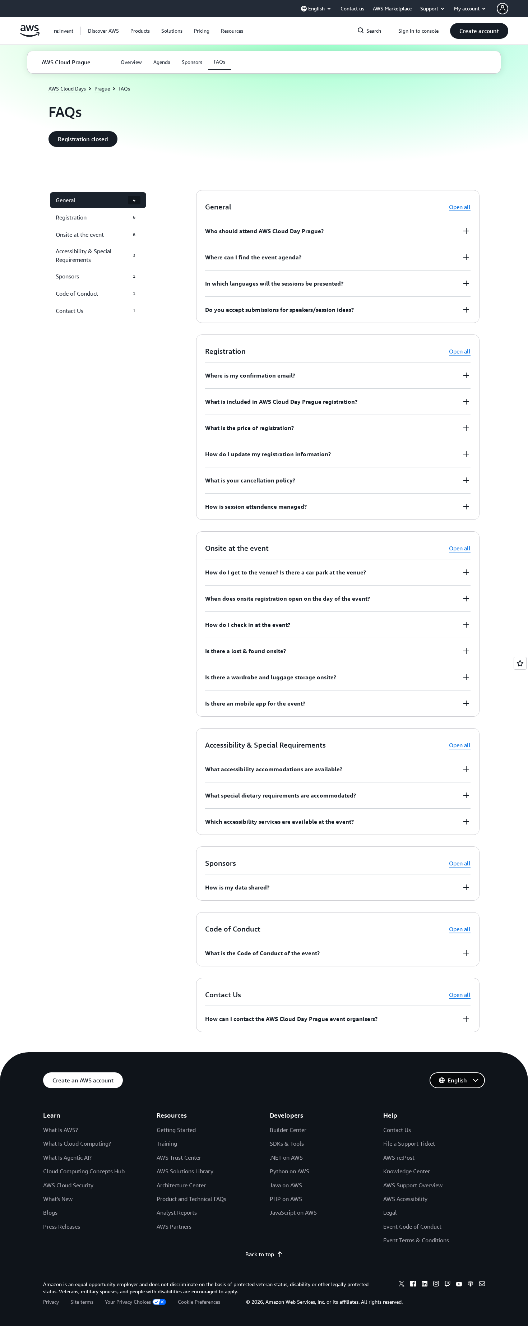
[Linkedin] (424, 1285)
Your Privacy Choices (128, 1302)
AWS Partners (174, 1226)
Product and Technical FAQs (191, 1198)
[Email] (482, 1285)
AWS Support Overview (413, 1185)
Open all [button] (460, 207)
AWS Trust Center (179, 1157)
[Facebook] (413, 1285)
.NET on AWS (286, 1157)
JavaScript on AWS (293, 1212)
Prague (102, 89)
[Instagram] (436, 1285)
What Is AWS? (60, 1129)
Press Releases (61, 1226)
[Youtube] (459, 1285)
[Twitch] (447, 1285)
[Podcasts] (470, 1285)
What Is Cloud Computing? (77, 1143)
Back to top (259, 1254)
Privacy (51, 1302)
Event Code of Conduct (412, 1226)
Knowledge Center (406, 1171)
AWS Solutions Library (185, 1171)
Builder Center (288, 1129)
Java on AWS (286, 1185)
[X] (401, 1285)
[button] (103, 30)
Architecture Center (181, 1185)
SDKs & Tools (287, 1143)
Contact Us (397, 1129)
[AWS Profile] (502, 8)
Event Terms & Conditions (416, 1240)
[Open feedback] (520, 663)
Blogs (50, 1212)
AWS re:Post (398, 1157)
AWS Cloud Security (68, 1185)
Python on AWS (289, 1171)
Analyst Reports (177, 1212)
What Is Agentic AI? (67, 1157)
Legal (390, 1212)
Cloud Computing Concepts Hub (84, 1171)
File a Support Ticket (409, 1143)
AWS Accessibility (405, 1198)
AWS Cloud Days (67, 89)
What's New (58, 1198)
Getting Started (176, 1129)
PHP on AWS (286, 1198)
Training (167, 1143)
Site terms (81, 1302)
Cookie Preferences (199, 1302)
